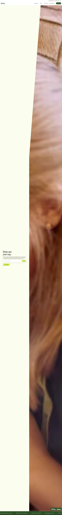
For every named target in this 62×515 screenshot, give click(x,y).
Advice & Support (51, 3)
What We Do (36, 3)
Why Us (41, 3)
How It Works (46, 3)
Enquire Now (58, 3)
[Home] (3, 3)
